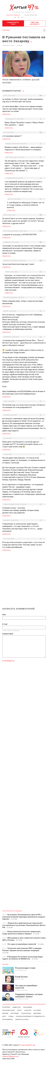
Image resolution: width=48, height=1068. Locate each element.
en (22, 17)
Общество (16, 1007)
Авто (4, 1016)
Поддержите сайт (13, 23)
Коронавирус (7, 1019)
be (15, 17)
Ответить (6, 114)
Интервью (15, 1013)
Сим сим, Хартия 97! (35, 23)
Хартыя (24, 8)
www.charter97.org (28, 1045)
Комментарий (7, 634)
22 (31, 42)
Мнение (5, 964)
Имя (4, 614)
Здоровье (37, 1013)
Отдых (11, 1016)
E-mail (4, 624)
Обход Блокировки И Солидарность (30, 1016)
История (37, 1010)
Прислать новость (13, 15)
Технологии (26, 1013)
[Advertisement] (24, 580)
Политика (6, 1007)
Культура (27, 1010)
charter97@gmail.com (10, 1056)
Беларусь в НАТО (22, 1019)
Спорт (19, 1010)
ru (19, 17)
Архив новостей (31, 15)
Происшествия (8, 1010)
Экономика (27, 1007)
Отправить (8, 661)
